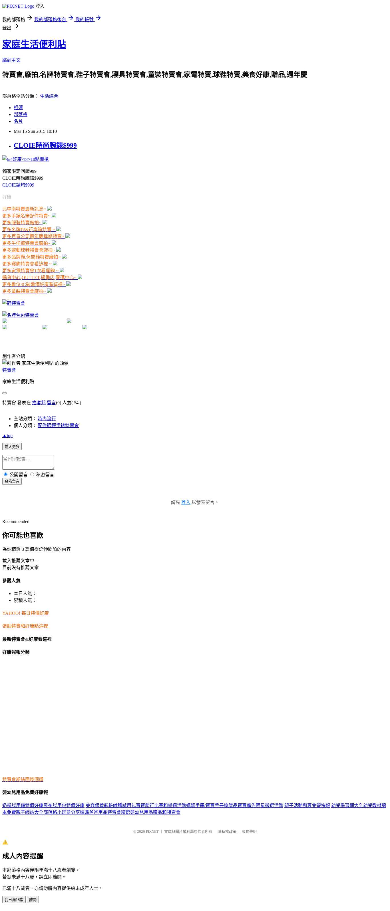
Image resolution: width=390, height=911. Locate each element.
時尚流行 (47, 418)
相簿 (18, 107)
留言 (51, 402)
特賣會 (9, 370)
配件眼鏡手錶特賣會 (58, 425)
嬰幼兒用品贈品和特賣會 (155, 812)
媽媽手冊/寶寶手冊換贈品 (212, 805)
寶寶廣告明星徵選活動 (260, 805)
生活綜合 (49, 96)
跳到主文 (11, 60)
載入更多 (12, 447)
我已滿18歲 (14, 900)
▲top (7, 435)
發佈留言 (12, 481)
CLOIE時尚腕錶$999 (45, 145)
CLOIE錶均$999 (18, 185)
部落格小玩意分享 (61, 812)
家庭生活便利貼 (34, 44)
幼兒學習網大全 (347, 805)
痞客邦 (39, 402)
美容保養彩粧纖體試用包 (111, 805)
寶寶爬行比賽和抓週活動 (161, 805)
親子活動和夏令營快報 (307, 805)
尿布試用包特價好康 (64, 805)
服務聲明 (249, 831)
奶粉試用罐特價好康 (22, 805)
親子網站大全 (29, 812)
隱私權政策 (227, 831)
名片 (18, 121)
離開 (33, 900)
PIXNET (152, 831)
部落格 (20, 114)
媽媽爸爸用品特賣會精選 (105, 812)
